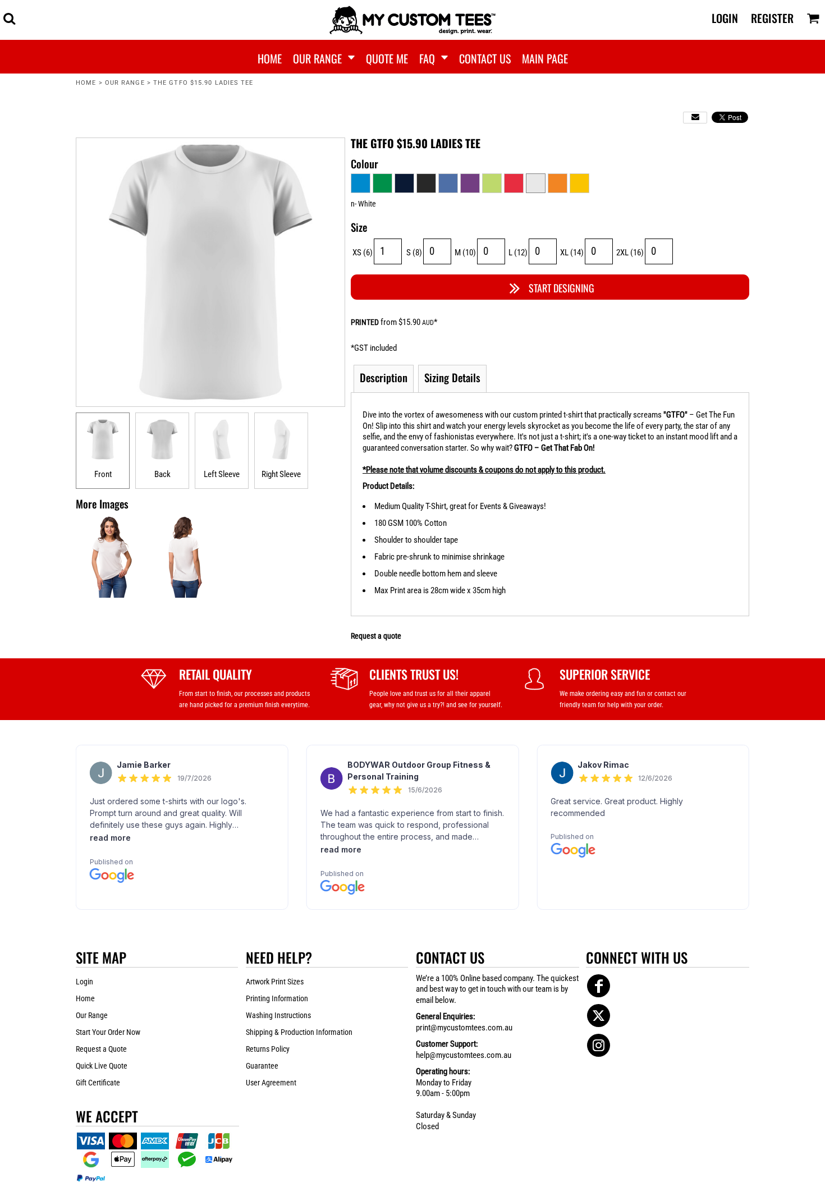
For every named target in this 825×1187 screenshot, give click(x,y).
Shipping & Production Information (299, 1032)
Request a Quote (101, 1048)
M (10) (465, 253)
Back (162, 474)
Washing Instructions (278, 1015)
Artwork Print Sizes (275, 981)
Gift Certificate (98, 1082)
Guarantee (262, 1065)
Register (772, 18)
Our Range (125, 82)
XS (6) (362, 253)
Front (103, 474)
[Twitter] (598, 1015)
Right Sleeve (281, 474)
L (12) (518, 253)
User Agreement (271, 1082)
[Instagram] (598, 1045)
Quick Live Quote (101, 1065)
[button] (9, 18)
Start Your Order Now (108, 1032)
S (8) (414, 253)
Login (725, 18)
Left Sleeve (222, 474)
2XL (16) (630, 253)
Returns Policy (268, 1048)
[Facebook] (598, 985)
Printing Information (277, 998)
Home (86, 82)
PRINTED (365, 322)
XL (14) (572, 253)
